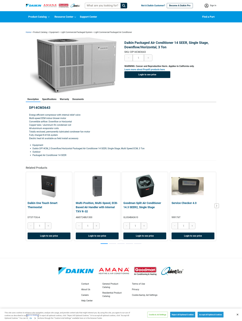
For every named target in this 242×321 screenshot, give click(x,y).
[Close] (237, 314)
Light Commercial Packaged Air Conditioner (113, 32)
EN (31, 318)
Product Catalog (40, 32)
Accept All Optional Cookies (210, 314)
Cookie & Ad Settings (157, 314)
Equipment (54, 32)
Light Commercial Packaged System (76, 32)
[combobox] (33, 318)
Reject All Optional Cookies (183, 314)
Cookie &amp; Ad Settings (144, 295)
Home (28, 32)
